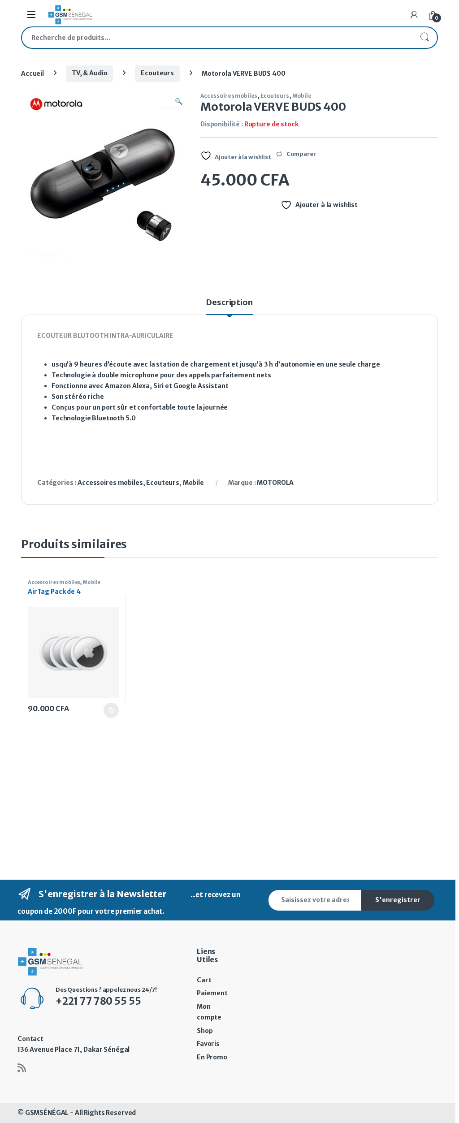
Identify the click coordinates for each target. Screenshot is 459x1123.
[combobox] (217, 37)
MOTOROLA (275, 483)
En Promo (212, 1057)
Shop (204, 1031)
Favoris (208, 1044)
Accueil (32, 73)
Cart (204, 980)
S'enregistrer (397, 900)
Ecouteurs (157, 73)
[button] (178, 101)
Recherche (424, 37)
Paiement (212, 993)
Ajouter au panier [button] (106, 710)
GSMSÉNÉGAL (47, 1113)
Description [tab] (229, 302)
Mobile (302, 95)
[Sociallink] (21, 1068)
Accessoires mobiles (228, 95)
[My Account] (414, 14)
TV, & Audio (89, 73)
